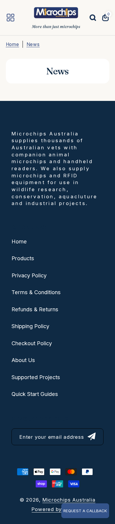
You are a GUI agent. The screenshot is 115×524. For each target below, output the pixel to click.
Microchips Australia (69, 500)
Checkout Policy (32, 343)
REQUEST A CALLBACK (85, 510)
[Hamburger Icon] (10, 17)
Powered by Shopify (57, 509)
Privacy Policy (29, 275)
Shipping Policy (30, 326)
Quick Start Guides (35, 394)
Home (12, 44)
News (33, 44)
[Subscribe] (91, 437)
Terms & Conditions (36, 292)
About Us (23, 360)
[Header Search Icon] (89, 17)
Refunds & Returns (35, 309)
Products (23, 258)
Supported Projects (36, 377)
